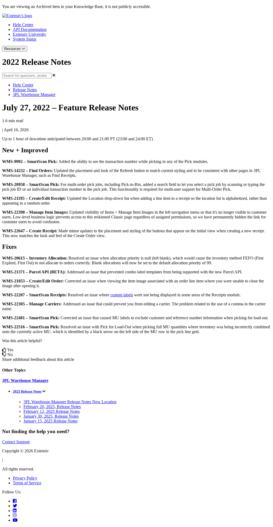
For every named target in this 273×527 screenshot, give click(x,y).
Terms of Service (27, 483)
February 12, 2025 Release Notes (51, 411)
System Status (24, 39)
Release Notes (25, 89)
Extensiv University (29, 34)
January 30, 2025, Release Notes (51, 416)
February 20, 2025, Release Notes (52, 406)
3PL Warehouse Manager (34, 94)
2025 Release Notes (27, 391)
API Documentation (30, 29)
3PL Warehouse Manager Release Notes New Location (70, 402)
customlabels (121, 295)
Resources (13, 49)
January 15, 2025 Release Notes (50, 421)
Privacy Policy (25, 478)
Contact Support (16, 442)
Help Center (23, 24)
